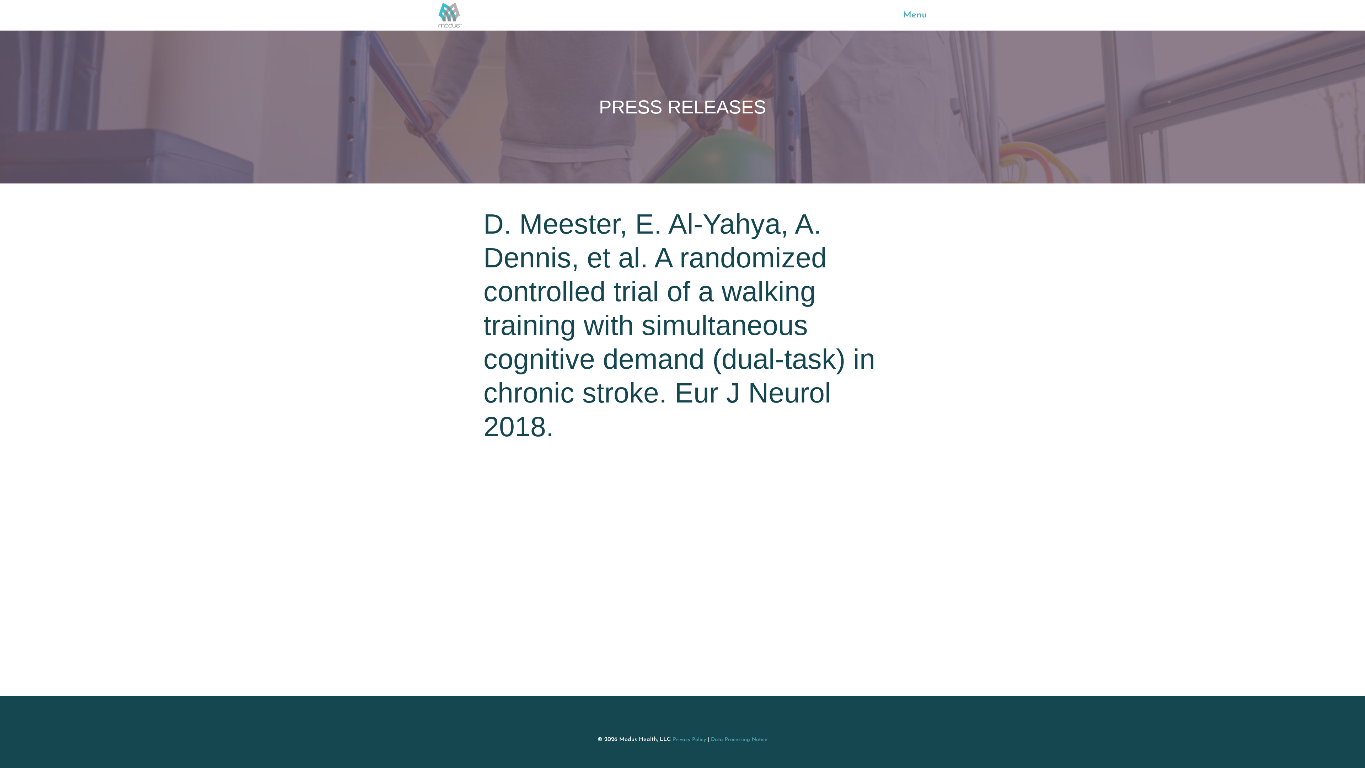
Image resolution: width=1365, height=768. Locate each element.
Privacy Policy (689, 739)
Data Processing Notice (739, 739)
